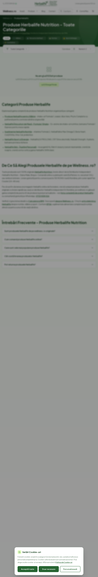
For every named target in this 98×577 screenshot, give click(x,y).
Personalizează (70, 569)
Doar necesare (48, 569)
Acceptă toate (27, 569)
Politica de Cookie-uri (63, 562)
